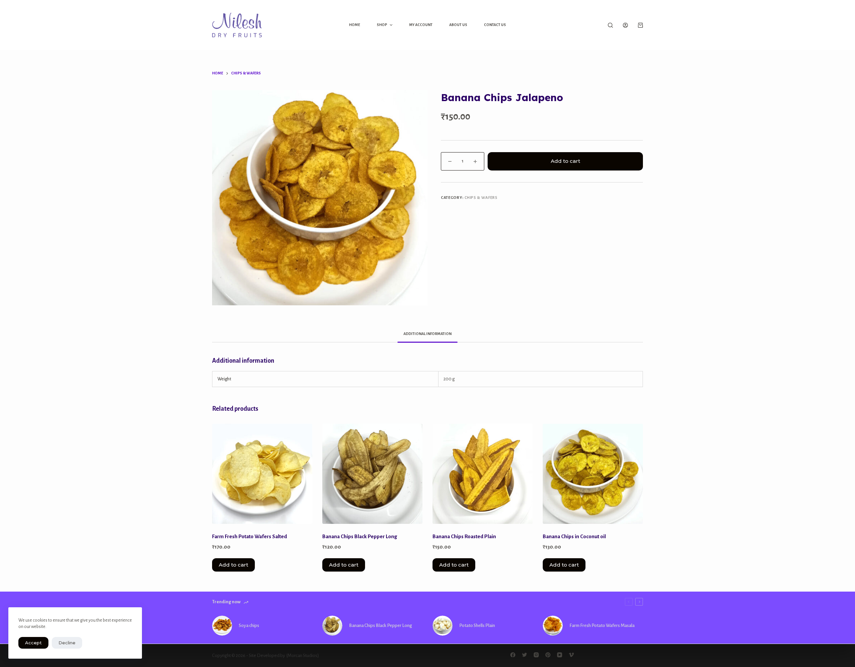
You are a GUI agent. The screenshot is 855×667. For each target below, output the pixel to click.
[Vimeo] (571, 654)
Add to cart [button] (233, 565)
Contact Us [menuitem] (495, 25)
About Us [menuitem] (458, 25)
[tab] (427, 333)
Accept (33, 642)
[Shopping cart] (640, 25)
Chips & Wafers (481, 198)
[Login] (625, 25)
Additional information (427, 334)
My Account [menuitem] (421, 25)
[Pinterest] (547, 654)
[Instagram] (536, 654)
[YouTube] (559, 654)
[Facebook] (512, 654)
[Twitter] (524, 654)
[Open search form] (610, 25)
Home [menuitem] (354, 25)
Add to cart (565, 161)
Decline (66, 642)
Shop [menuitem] (382, 25)
